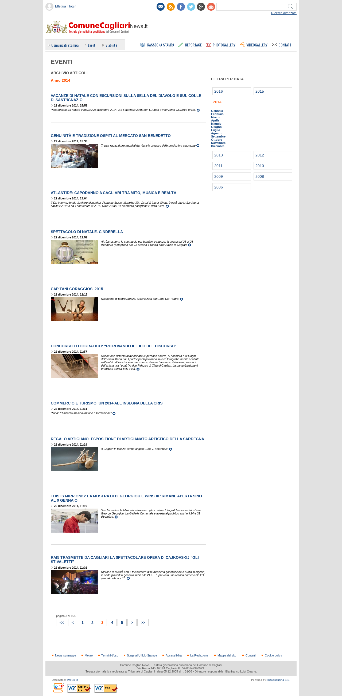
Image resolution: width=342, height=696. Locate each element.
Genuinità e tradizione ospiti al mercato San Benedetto (111, 135)
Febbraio (217, 114)
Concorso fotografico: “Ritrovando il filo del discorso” (114, 346)
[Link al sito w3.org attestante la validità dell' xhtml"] (79, 688)
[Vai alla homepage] (96, 27)
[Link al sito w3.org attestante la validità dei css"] (106, 688)
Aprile (215, 120)
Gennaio (217, 110)
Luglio (215, 130)
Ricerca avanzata (284, 13)
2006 (218, 187)
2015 (259, 91)
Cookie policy (273, 655)
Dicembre (217, 146)
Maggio (216, 123)
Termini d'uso (109, 655)
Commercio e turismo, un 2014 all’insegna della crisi (107, 403)
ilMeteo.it (72, 679)
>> (141, 622)
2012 (259, 155)
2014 (217, 102)
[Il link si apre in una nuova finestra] (181, 7)
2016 (218, 91)
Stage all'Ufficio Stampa (142, 655)
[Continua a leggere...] (198, 109)
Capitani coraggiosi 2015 (77, 289)
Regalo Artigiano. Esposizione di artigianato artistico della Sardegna (127, 439)
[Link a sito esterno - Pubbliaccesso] (58, 688)
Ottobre (216, 139)
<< (60, 622)
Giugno (216, 126)
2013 (218, 155)
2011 (218, 166)
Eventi (92, 45)
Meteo (89, 655)
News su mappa (65, 655)
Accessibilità (174, 655)
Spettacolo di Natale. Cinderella (87, 232)
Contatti (250, 655)
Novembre (218, 142)
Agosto (216, 133)
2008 (259, 176)
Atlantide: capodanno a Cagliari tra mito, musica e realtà (113, 193)
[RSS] (171, 7)
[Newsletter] (161, 7)
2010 (259, 166)
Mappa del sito (226, 655)
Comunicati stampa (65, 45)
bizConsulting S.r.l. (278, 679)
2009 (218, 176)
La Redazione (199, 655)
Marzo (215, 117)
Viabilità (111, 45)
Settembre (218, 136)
